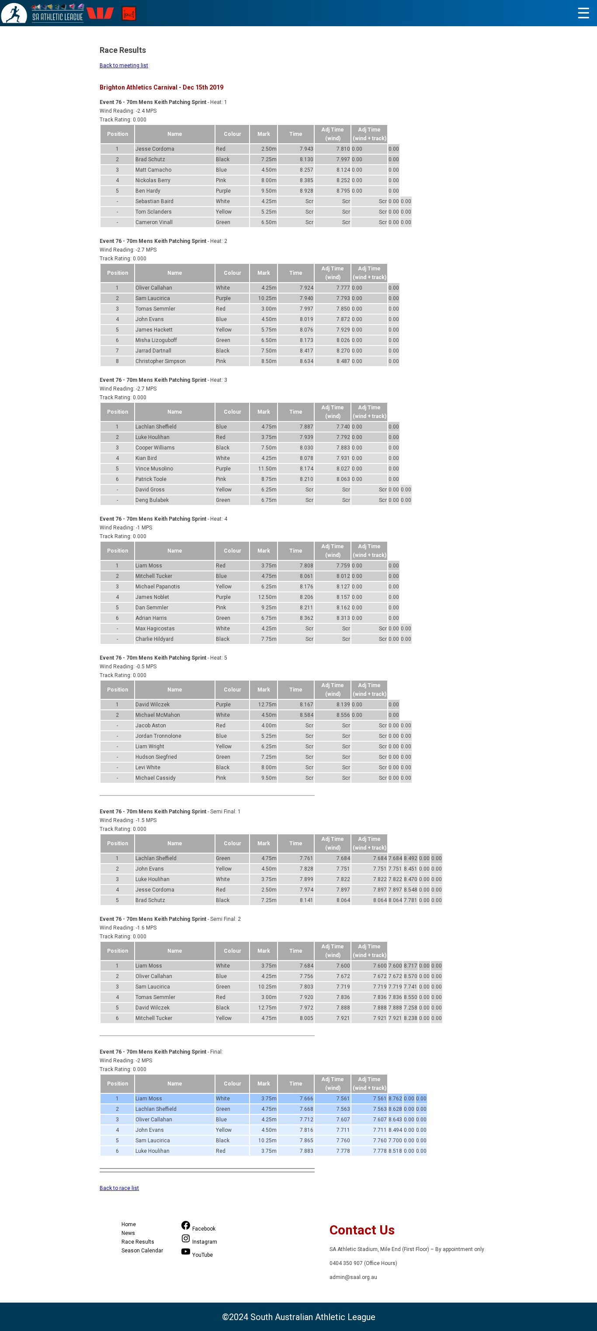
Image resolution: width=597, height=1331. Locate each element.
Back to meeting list (124, 65)
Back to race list (119, 1188)
